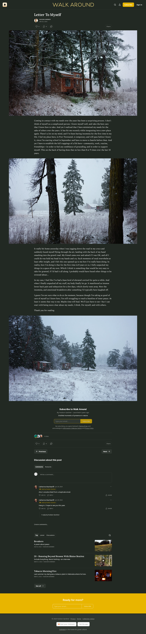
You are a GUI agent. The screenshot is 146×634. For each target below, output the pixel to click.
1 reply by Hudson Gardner (50, 515)
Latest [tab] (42, 535)
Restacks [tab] (48, 467)
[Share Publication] (120, 5)
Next (105, 451)
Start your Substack (67, 624)
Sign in (139, 5)
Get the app (83, 624)
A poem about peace (41, 544)
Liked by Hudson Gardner (48, 489)
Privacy (73, 619)
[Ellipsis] (111, 486)
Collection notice (88, 619)
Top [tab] (36, 535)
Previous (42, 451)
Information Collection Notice (72, 428)
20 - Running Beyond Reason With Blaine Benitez (59, 556)
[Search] (115, 5)
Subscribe (128, 5)
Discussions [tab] (50, 535)
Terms (79, 619)
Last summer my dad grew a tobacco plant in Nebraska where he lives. (60, 574)
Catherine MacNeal (46, 487)
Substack (62, 629)
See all (38, 586)
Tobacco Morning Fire (45, 571)
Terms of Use (83, 426)
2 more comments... (41, 524)
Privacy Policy (89, 428)
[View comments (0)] (54, 564)
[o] (103, 560)
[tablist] (43, 467)
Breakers (38, 541)
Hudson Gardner (45, 19)
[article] (73, 545)
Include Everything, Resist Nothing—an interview (52, 559)
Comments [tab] (39, 467)
